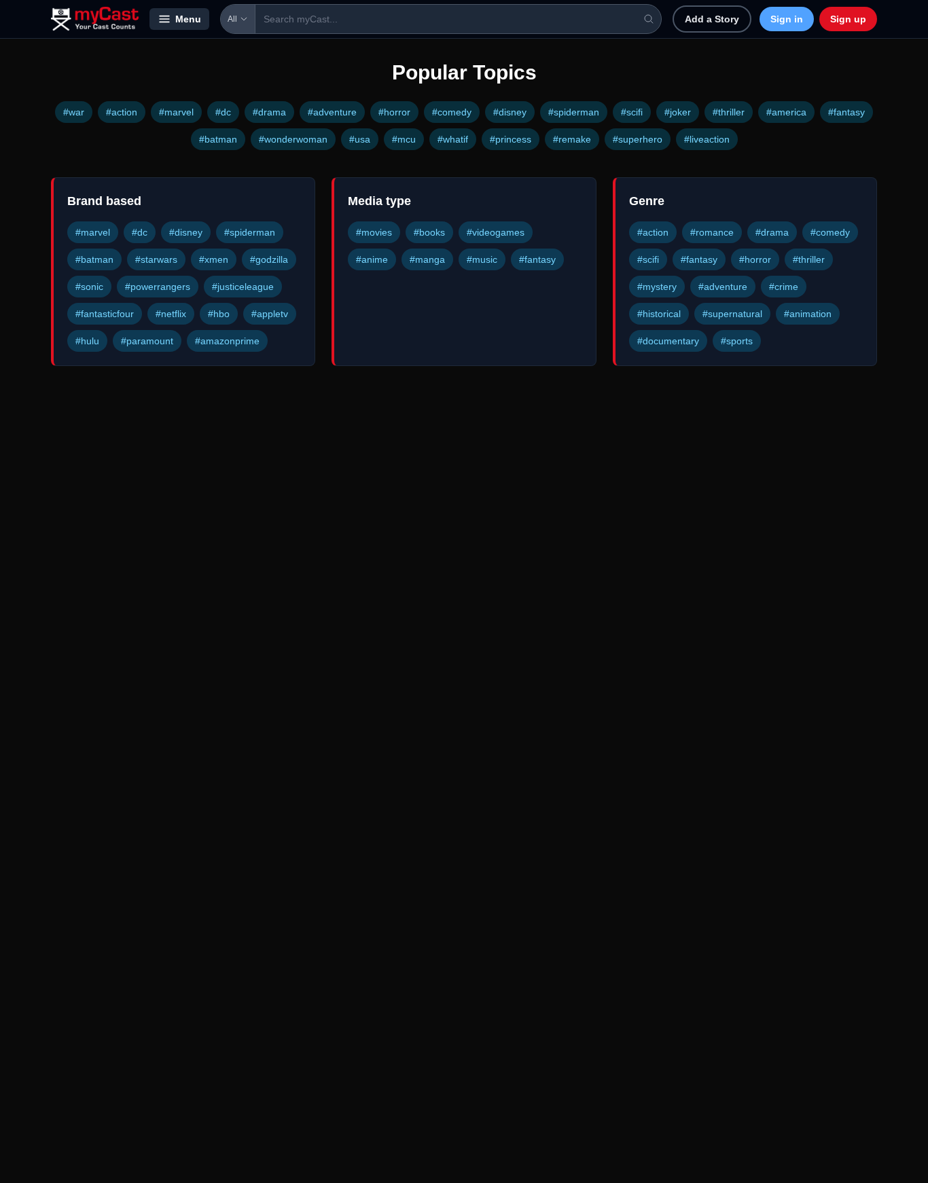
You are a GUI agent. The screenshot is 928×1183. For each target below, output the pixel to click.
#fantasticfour (104, 313)
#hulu (87, 340)
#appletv (269, 313)
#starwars (156, 259)
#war (73, 112)
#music (482, 259)
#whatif (453, 139)
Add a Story (712, 19)
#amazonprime (227, 340)
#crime (783, 286)
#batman (218, 139)
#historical (659, 313)
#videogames (495, 232)
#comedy (451, 112)
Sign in (786, 19)
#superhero (637, 139)
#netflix (171, 313)
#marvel (176, 112)
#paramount (147, 340)
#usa (359, 139)
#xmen (213, 259)
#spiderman (573, 112)
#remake (572, 139)
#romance (712, 232)
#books (429, 232)
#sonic (89, 286)
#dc (223, 112)
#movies (374, 232)
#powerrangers (157, 286)
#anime (372, 259)
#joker (677, 112)
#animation (808, 313)
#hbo (219, 313)
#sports (737, 340)
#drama (269, 112)
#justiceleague (243, 286)
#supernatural (732, 313)
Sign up (848, 19)
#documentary (668, 340)
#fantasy (846, 112)
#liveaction (707, 139)
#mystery (657, 286)
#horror (394, 112)
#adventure (332, 112)
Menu (188, 19)
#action (121, 112)
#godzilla (269, 259)
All (232, 19)
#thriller (729, 112)
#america (786, 112)
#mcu (404, 139)
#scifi (632, 112)
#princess (510, 139)
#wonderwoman (293, 139)
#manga (427, 259)
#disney (510, 112)
